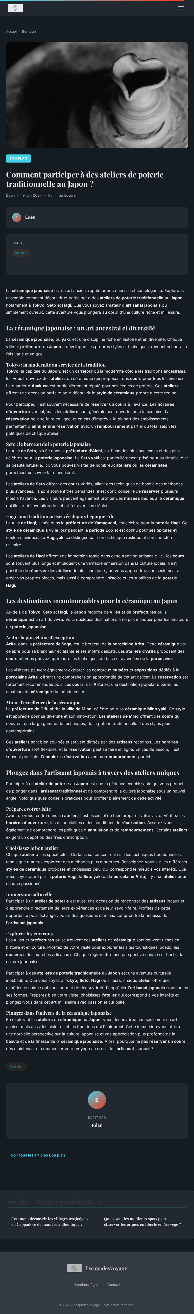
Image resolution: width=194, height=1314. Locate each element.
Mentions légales (87, 1284)
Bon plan (29, 31)
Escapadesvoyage (106, 1268)
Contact (113, 1284)
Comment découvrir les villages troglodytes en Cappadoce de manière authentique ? (49, 1221)
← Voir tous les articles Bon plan (35, 1155)
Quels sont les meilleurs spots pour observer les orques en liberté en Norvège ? (142, 1221)
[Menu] (181, 8)
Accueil (11, 31)
